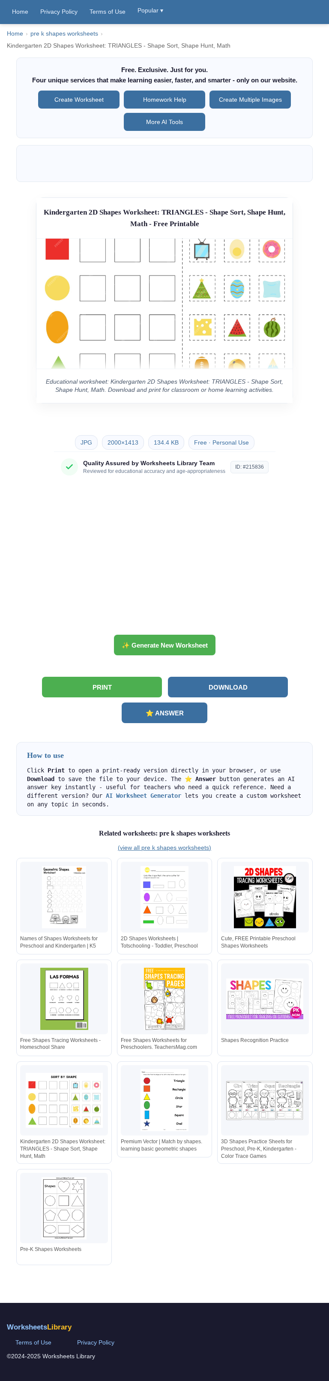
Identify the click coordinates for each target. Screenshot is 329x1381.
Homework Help (164, 99)
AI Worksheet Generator (143, 795)
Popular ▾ (150, 10)
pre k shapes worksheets (64, 33)
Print (102, 687)
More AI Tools (164, 121)
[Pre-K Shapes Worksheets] (64, 1208)
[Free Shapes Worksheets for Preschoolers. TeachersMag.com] (164, 999)
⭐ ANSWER (165, 713)
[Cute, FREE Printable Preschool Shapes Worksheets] (264, 897)
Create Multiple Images (250, 99)
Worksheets (39, 1327)
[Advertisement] (164, 558)
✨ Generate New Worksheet (165, 645)
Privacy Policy (59, 11)
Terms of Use (108, 11)
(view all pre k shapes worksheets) (164, 847)
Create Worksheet (79, 99)
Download (228, 687)
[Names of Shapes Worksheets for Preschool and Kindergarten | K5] (64, 897)
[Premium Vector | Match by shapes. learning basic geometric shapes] (164, 1100)
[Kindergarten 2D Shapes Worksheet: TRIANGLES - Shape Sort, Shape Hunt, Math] (64, 1100)
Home (20, 11)
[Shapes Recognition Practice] (264, 999)
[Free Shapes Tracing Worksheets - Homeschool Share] (64, 999)
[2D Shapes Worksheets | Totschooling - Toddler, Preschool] (164, 897)
